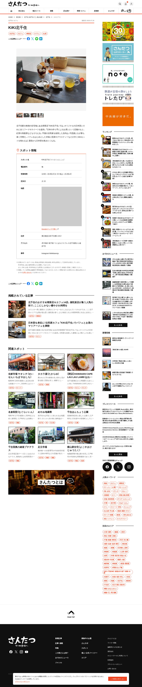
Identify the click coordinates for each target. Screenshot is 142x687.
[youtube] (26, 651)
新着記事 (58, 638)
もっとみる (118, 325)
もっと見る (118, 454)
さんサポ (84, 643)
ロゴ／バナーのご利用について (118, 656)
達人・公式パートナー (89, 653)
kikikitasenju (54, 253)
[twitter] (16, 651)
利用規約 (110, 660)
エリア (83, 657)
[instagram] (21, 651)
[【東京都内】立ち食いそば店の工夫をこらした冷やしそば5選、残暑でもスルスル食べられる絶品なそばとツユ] (118, 163)
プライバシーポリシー (115, 664)
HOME (10, 17)
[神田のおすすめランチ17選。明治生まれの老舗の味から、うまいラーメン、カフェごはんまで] (118, 186)
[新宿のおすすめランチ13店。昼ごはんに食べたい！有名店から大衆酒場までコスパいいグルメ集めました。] (118, 140)
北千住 (48, 17)
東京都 (18, 17)
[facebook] (10, 651)
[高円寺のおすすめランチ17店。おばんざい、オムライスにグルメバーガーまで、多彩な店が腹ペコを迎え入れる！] (118, 209)
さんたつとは (112, 638)
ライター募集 (112, 643)
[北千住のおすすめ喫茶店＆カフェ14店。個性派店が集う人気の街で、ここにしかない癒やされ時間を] (51, 309)
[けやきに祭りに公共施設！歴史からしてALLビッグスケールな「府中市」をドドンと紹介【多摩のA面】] (118, 175)
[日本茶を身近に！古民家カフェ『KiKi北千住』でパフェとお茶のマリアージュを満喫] (51, 329)
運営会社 (110, 651)
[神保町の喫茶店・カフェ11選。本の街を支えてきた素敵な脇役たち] (118, 197)
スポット (84, 648)
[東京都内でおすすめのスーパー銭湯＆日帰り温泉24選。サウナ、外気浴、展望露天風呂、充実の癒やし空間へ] (118, 152)
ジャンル (58, 662)
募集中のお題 (86, 638)
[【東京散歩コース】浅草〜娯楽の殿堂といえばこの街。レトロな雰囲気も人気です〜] (118, 243)
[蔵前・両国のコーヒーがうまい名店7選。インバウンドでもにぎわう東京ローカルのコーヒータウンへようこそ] (118, 232)
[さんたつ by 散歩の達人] (24, 3)
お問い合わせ (26, 272)
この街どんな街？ (61, 653)
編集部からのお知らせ (115, 647)
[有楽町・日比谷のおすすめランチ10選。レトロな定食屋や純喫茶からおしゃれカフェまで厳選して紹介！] (118, 220)
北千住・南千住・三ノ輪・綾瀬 (33, 17)
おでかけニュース (62, 657)
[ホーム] (11, 11)
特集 (57, 648)
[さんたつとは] (51, 482)
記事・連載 (59, 643)
